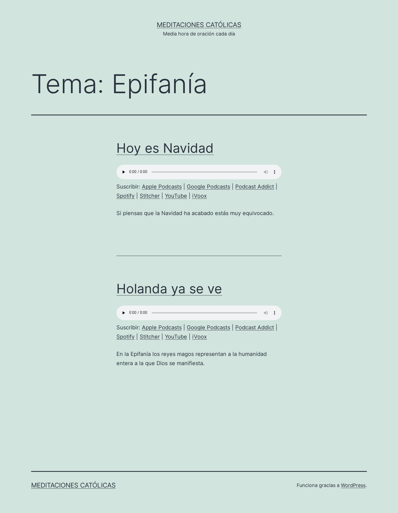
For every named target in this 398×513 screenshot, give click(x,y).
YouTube (176, 196)
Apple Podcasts (162, 186)
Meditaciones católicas (199, 25)
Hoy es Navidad (165, 148)
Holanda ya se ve (169, 289)
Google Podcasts (208, 186)
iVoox (199, 196)
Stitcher (150, 196)
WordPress (353, 485)
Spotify (125, 196)
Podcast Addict (254, 186)
